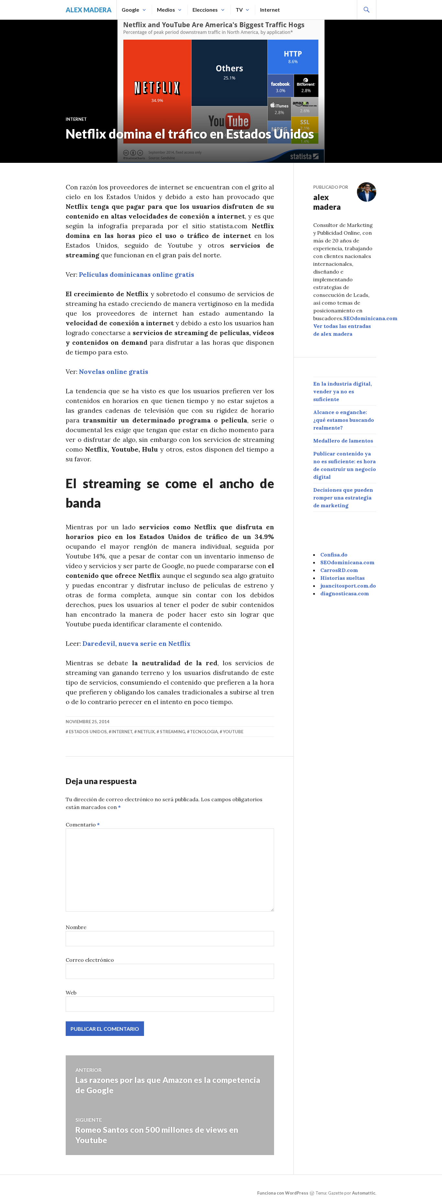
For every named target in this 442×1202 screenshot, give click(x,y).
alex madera (89, 10)
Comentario (83, 824)
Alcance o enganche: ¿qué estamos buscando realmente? (343, 420)
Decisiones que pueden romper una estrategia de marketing (343, 498)
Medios (166, 9)
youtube (233, 731)
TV (239, 9)
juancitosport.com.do (348, 585)
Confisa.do (334, 554)
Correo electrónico (90, 960)
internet (122, 731)
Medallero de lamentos (343, 440)
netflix (146, 731)
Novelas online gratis (113, 371)
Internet (270, 9)
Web (71, 992)
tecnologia (204, 731)
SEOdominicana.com (370, 318)
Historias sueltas (342, 578)
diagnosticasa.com (344, 593)
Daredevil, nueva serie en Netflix (137, 643)
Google (130, 9)
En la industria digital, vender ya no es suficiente (342, 391)
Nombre (76, 927)
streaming (172, 731)
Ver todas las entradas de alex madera (342, 330)
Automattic (363, 1193)
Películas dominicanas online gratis (136, 274)
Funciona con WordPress (282, 1193)
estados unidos (88, 731)
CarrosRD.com (339, 570)
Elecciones (205, 9)
